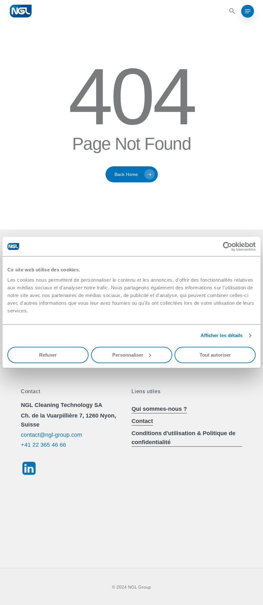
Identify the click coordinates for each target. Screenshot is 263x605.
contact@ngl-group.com (51, 435)
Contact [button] (142, 421)
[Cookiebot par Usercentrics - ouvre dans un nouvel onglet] (227, 246)
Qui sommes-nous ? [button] (159, 409)
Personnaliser (127, 355)
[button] (231, 11)
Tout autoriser (215, 355)
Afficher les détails (221, 335)
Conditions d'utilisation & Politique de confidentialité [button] (183, 437)
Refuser (48, 355)
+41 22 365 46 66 (43, 445)
